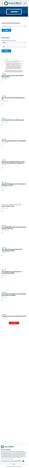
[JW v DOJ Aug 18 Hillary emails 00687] (14, 131)
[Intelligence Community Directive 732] (14, 306)
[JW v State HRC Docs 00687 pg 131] (14, 110)
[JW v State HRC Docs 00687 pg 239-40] (14, 88)
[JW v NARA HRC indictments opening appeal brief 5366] (14, 217)
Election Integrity (10, 204)
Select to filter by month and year (9, 40)
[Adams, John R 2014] (14, 196)
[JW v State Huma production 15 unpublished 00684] (14, 262)
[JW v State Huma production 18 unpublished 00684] (14, 239)
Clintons (4, 96)
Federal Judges (18, 204)
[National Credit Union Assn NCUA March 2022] (14, 65)
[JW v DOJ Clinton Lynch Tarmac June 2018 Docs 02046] (14, 174)
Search (6, 30)
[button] (2, 3)
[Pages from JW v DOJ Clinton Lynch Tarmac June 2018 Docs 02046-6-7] (14, 152)
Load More (14, 323)
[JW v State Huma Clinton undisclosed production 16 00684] (14, 284)
